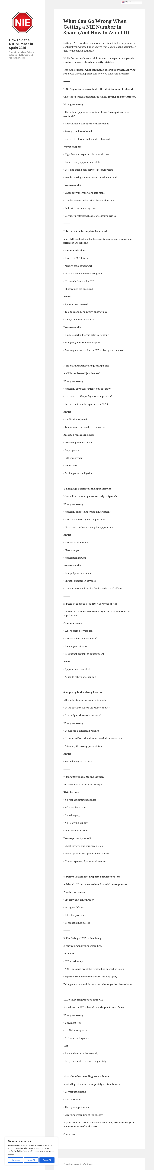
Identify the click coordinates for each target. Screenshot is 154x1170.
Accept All (47, 1160)
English (128, 2)
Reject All (31, 1160)
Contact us (69, 1134)
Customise (16, 1160)
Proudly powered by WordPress (78, 1164)
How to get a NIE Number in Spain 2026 (21, 44)
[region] (31, 1151)
